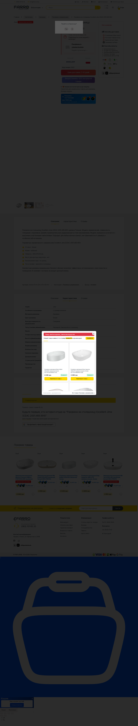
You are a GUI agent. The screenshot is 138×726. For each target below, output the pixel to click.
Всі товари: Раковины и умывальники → (83, 393)
